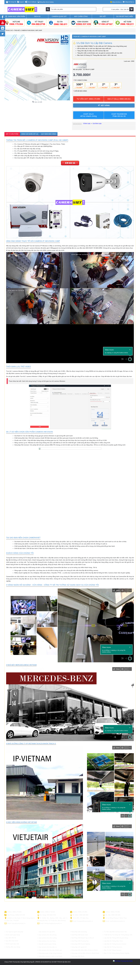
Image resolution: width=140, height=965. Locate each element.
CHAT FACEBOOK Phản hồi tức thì (119, 115)
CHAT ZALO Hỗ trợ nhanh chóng (88, 115)
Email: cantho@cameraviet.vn (115, 921)
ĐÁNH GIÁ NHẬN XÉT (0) (29, 134)
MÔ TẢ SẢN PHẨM (12, 134)
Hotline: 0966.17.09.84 (47, 912)
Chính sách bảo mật (12, 944)
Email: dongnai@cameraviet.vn (83, 921)
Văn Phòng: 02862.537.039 (16, 915)
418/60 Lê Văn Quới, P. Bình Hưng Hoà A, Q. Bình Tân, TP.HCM (20, 919)
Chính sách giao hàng (13, 935)
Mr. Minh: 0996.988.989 (80, 915)
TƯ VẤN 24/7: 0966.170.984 (88, 99)
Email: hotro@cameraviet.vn (16, 923)
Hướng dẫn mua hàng (13, 947)
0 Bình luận (86, 123)
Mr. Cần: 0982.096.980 (112, 915)
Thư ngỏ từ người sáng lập (14, 932)
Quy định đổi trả (11, 938)
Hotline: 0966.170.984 (14, 912)
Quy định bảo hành (12, 941)
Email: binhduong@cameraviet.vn (51, 923)
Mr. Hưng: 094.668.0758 (48, 915)
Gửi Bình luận (97, 123)
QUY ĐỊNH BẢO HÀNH (48, 134)
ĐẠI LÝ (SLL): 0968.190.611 (119, 99)
